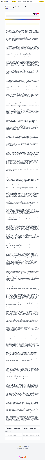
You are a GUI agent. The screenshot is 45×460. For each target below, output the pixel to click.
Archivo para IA (26, 452)
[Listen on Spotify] (34, 14)
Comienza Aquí (10, 452)
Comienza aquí (19, 1)
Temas (22, 452)
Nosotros (24, 1)
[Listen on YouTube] (38, 14)
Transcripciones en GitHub (33, 452)
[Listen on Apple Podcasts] (36, 14)
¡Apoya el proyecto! (30, 1)
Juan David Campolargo (25, 449)
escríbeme (33, 23)
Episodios (13, 1)
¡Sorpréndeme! (17, 454)
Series (18, 452)
